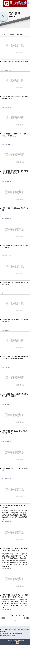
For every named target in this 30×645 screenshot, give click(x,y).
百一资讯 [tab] (11, 34)
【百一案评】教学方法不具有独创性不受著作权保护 (15, 506)
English (26, 3)
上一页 (8, 615)
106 (15, 621)
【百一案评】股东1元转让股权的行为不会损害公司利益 (14, 432)
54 (13, 618)
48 (20, 615)
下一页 (26, 618)
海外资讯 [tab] (19, 34)
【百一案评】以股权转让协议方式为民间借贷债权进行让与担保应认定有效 (15, 596)
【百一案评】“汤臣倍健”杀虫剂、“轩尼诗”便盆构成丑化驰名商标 (15, 135)
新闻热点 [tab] (3, 34)
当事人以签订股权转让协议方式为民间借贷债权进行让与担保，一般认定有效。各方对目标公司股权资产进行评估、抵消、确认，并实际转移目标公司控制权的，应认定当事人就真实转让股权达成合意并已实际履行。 (14, 603)
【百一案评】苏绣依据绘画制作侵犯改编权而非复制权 (15, 246)
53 (10, 618)
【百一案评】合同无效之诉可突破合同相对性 (15, 469)
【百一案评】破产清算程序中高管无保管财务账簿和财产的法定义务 (15, 172)
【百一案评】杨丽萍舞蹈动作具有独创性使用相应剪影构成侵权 (15, 395)
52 (6, 618)
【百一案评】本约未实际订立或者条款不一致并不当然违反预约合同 (15, 549)
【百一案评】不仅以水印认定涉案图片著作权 (15, 209)
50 (27, 615)
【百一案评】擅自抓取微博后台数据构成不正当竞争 (15, 320)
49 (23, 615)
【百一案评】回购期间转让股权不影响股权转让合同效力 (15, 98)
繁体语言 (19, 3)
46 (13, 615)
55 (17, 618)
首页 (3, 615)
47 (16, 615)
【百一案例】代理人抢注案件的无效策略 (15, 61)
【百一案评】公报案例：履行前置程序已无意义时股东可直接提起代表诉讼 (15, 358)
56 (20, 618)
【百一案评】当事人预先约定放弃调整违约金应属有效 (15, 283)
